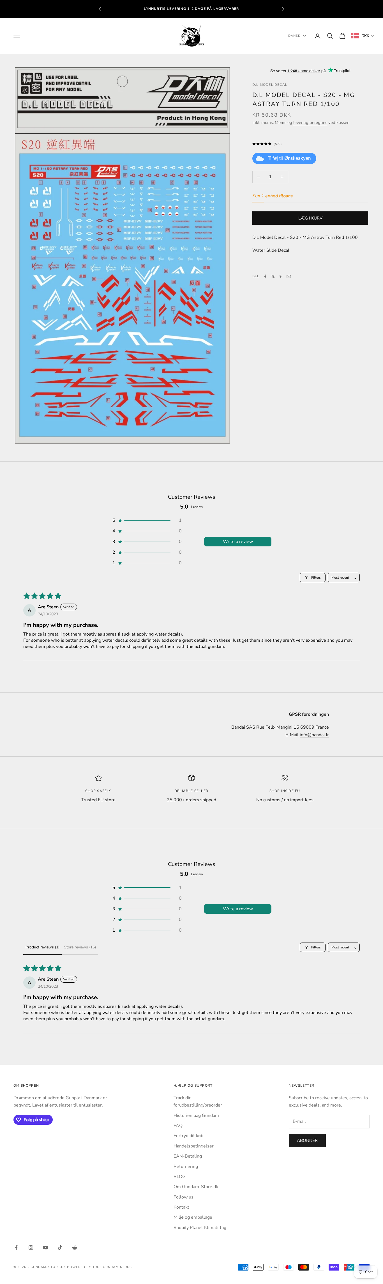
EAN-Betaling (188, 1156)
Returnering (186, 1166)
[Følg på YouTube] (45, 1247)
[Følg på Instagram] (31, 1247)
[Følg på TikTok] (60, 1247)
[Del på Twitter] (273, 276)
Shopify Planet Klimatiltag (200, 1228)
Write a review (238, 542)
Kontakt (181, 1207)
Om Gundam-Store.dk (196, 1187)
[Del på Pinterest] (281, 276)
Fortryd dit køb (188, 1136)
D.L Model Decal (269, 84)
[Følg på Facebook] (16, 1247)
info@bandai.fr (314, 735)
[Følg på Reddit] (74, 1247)
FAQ (178, 1126)
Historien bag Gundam (196, 1115)
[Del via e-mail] (289, 276)
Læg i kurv (310, 218)
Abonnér (307, 1140)
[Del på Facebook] (265, 276)
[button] (147, 520)
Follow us (183, 1197)
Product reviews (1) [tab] (42, 947)
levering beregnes (310, 122)
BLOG (180, 1177)
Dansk (294, 36)
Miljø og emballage (193, 1217)
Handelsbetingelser (194, 1146)
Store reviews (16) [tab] (80, 947)
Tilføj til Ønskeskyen (289, 158)
